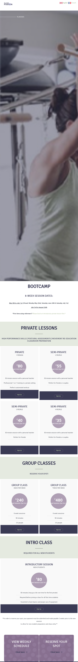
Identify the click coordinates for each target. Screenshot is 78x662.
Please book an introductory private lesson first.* (49, 314)
